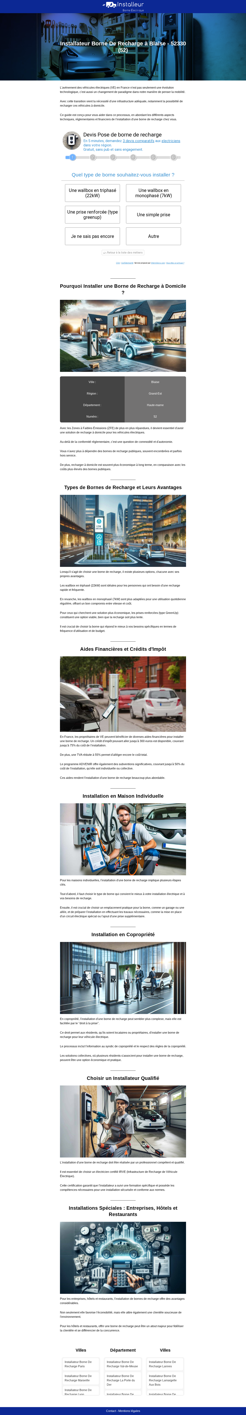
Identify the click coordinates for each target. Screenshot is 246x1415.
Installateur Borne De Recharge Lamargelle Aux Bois (163, 1380)
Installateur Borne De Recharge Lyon (78, 1392)
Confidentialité (127, 263)
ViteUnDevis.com (158, 263)
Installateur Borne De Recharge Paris (78, 1364)
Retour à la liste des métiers (124, 252)
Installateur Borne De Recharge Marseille (78, 1378)
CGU (118, 263)
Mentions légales (129, 1410)
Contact (111, 1410)
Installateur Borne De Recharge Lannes (162, 1364)
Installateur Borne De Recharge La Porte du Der (121, 1380)
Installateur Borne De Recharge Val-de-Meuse (122, 1364)
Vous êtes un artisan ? (175, 263)
